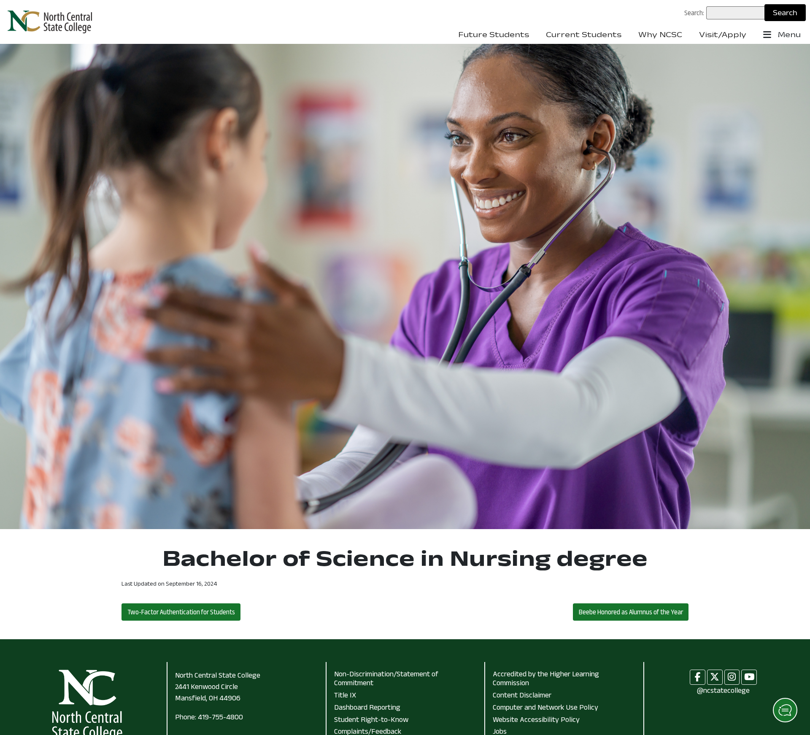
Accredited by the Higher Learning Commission (546, 678)
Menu (788, 34)
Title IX (345, 695)
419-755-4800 (220, 717)
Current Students (583, 34)
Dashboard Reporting (367, 707)
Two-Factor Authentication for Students (181, 612)
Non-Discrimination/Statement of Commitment (386, 678)
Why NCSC (660, 34)
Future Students (493, 34)
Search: (694, 12)
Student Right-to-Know (371, 719)
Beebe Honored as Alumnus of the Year (631, 612)
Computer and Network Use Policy (545, 707)
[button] (785, 710)
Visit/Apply (722, 34)
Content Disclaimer (522, 695)
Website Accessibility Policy (536, 719)
